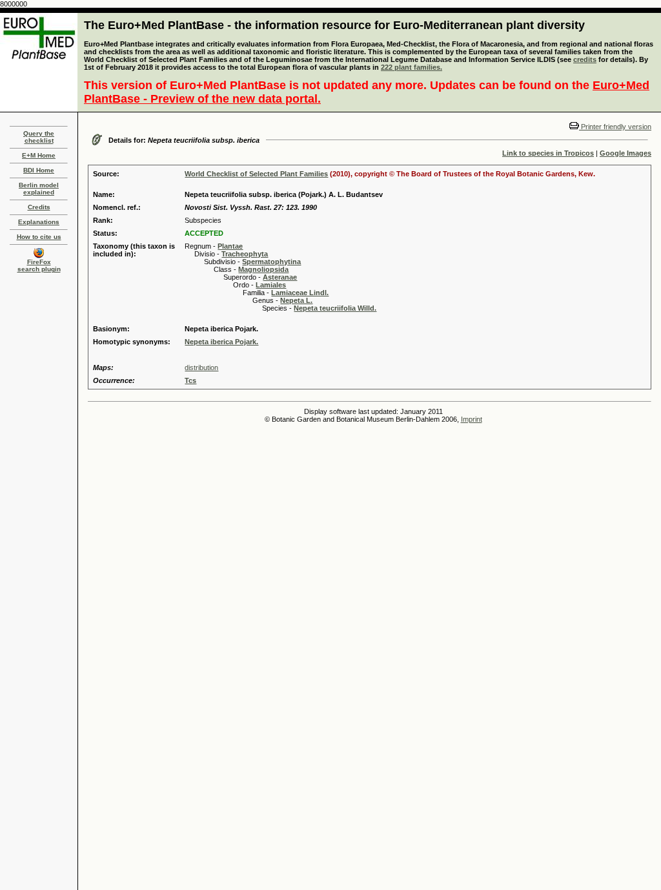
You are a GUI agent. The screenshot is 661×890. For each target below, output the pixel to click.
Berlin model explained (39, 188)
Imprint (471, 419)
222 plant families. (411, 67)
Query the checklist (38, 137)
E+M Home (39, 155)
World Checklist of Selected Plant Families (256, 174)
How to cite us (39, 236)
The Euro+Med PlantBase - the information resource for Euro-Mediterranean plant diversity (334, 25)
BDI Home (38, 170)
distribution (201, 367)
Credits (39, 207)
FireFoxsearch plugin (39, 265)
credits (584, 59)
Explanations (38, 221)
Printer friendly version (615, 126)
